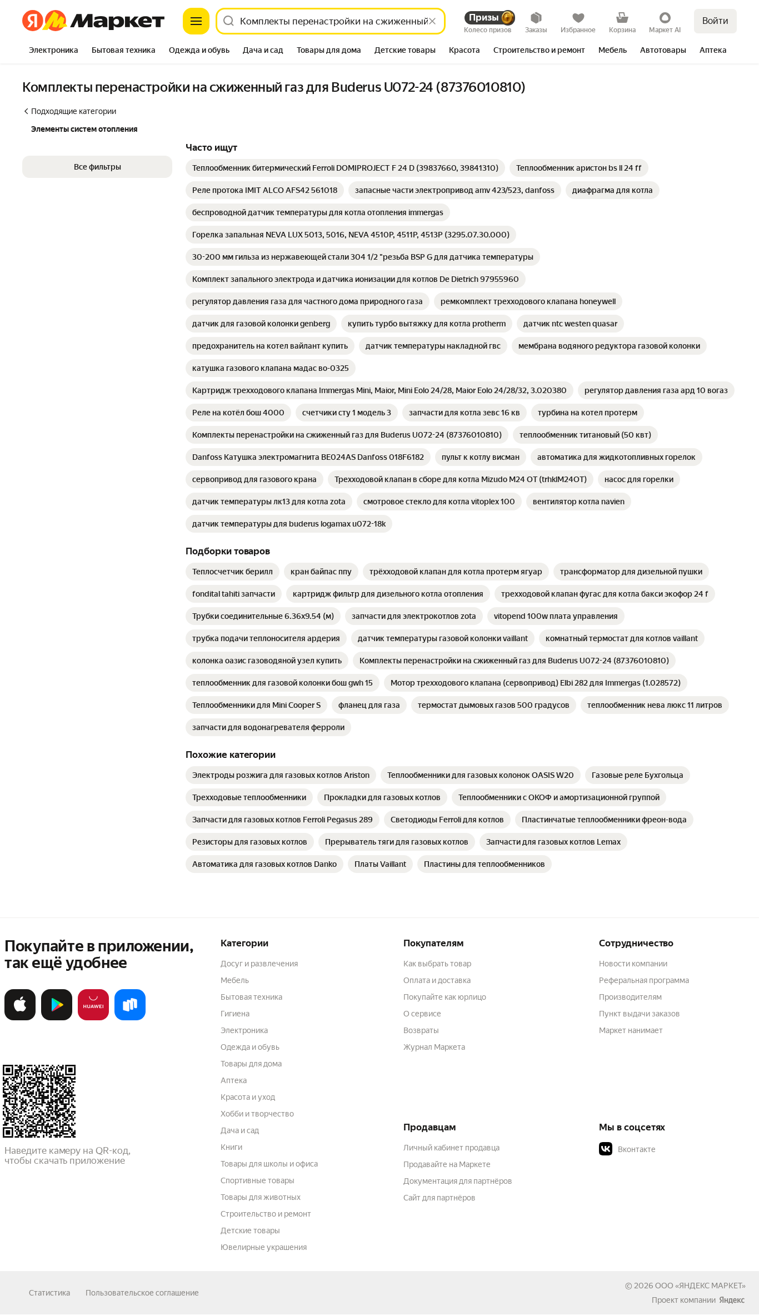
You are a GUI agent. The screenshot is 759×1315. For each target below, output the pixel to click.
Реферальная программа (644, 980)
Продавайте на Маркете (447, 1164)
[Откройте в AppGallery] (93, 1018)
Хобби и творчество (257, 1113)
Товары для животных (261, 1197)
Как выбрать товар (437, 963)
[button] (97, 167)
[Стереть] (432, 21)
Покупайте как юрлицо (444, 997)
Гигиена (235, 1013)
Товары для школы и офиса (269, 1163)
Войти (715, 21)
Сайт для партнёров (439, 1197)
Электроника (244, 1030)
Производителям (630, 997)
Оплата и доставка (437, 980)
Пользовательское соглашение (142, 1292)
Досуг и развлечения (259, 963)
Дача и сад (240, 1130)
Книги (231, 1147)
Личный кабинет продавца (451, 1147)
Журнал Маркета (434, 1047)
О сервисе (422, 1013)
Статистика (49, 1292)
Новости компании (633, 963)
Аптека (234, 1080)
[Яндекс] (732, 1300)
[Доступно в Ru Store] (130, 1018)
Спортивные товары (257, 1180)
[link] (345, 168)
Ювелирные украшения (264, 1247)
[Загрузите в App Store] (20, 1018)
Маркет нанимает (631, 1030)
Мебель (235, 980)
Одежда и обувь (250, 1047)
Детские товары (250, 1230)
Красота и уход (248, 1097)
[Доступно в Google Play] (56, 1018)
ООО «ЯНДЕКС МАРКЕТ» (700, 1285)
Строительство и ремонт (266, 1213)
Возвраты (421, 1030)
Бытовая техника (251, 997)
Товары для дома (251, 1063)
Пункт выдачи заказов (639, 1013)
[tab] (53, 51)
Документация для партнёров (457, 1181)
